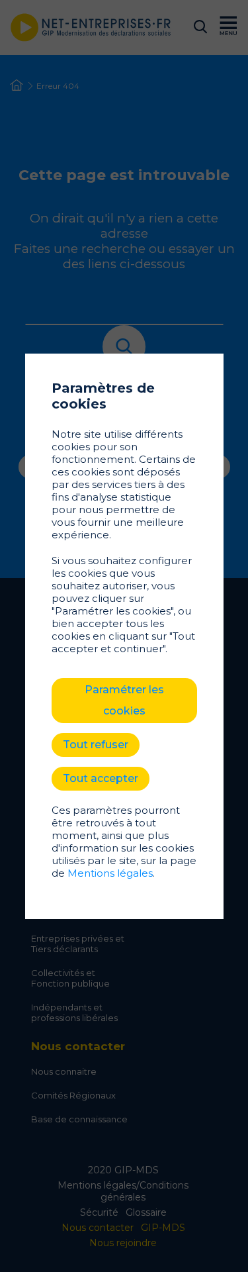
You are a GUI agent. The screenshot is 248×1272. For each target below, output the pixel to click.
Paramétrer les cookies (124, 700)
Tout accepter (100, 778)
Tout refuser (95, 744)
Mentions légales (110, 873)
